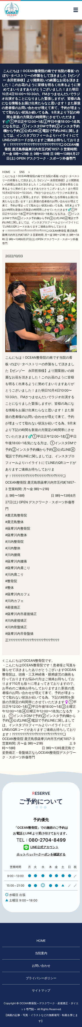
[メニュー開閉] (75, 10)
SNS (22, 172)
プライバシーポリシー (41, 978)
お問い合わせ (41, 965)
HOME (6, 172)
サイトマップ (41, 990)
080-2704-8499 (47, 840)
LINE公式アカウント (44, 847)
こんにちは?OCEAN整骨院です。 (30, 660)
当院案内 (41, 953)
